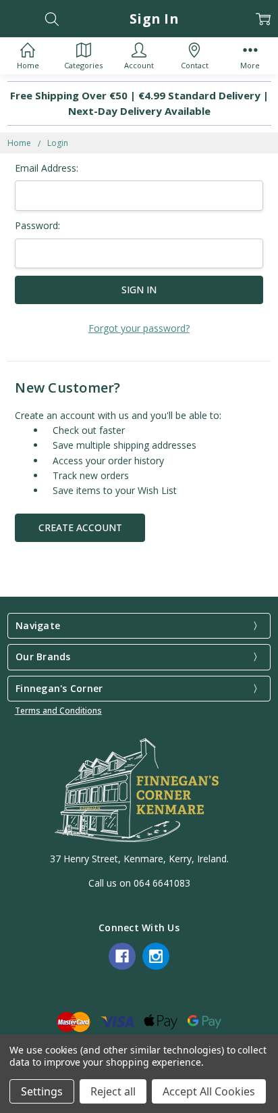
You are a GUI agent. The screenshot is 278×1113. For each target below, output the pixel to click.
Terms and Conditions (58, 710)
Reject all (113, 1091)
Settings (42, 1091)
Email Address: (46, 168)
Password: (37, 225)
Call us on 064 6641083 (139, 882)
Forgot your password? (139, 328)
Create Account (80, 527)
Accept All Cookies (209, 1091)
